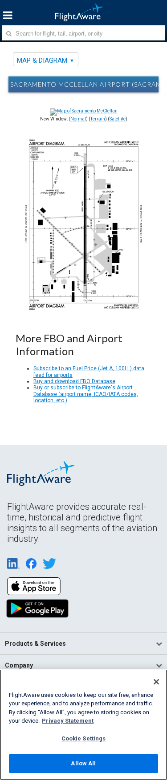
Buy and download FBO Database (74, 381)
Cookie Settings (83, 738)
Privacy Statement (68, 720)
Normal (78, 118)
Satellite (118, 118)
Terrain (97, 118)
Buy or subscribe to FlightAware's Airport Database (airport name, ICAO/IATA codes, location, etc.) (85, 394)
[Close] (156, 682)
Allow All (83, 763)
